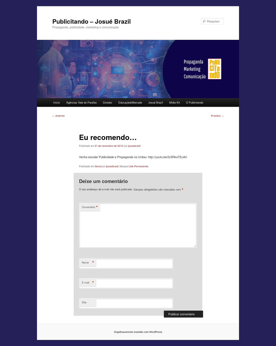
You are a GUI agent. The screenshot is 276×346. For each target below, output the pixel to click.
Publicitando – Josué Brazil (91, 21)
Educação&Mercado (130, 102)
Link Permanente (138, 166)
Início (56, 102)
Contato (107, 102)
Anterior (58, 115)
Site (84, 302)
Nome (88, 262)
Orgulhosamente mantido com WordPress (138, 332)
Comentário (90, 207)
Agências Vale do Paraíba (81, 102)
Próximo (217, 115)
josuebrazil (134, 146)
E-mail (88, 282)
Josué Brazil (155, 102)
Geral (98, 166)
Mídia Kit (174, 102)
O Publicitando (194, 102)
